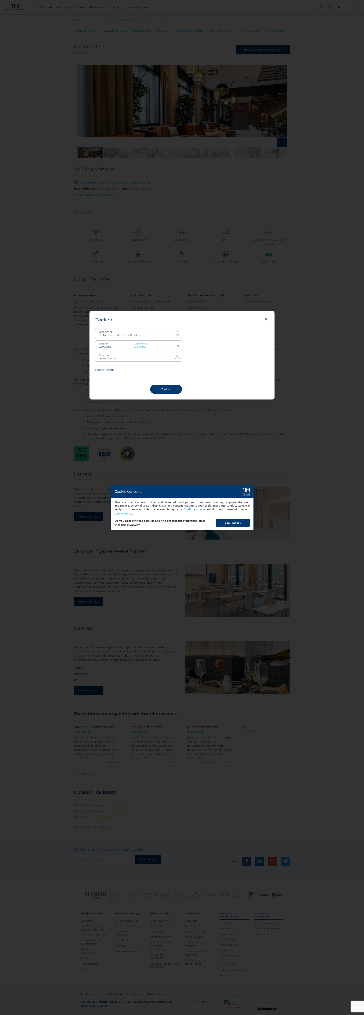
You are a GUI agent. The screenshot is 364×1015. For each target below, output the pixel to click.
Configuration (193, 509)
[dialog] (182, 507)
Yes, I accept (233, 523)
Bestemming (105, 332)
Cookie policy (123, 513)
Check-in (103, 344)
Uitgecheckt (140, 344)
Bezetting (104, 355)
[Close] (266, 319)
